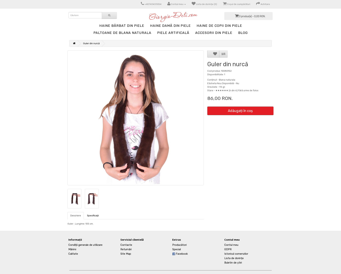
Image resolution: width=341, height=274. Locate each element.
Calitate (73, 253)
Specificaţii (93, 215)
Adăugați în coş (240, 111)
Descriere (75, 215)
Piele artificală (173, 33)
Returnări (126, 249)
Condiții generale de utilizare (85, 244)
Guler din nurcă (91, 43)
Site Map (125, 253)
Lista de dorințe (234, 258)
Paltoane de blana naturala (122, 33)
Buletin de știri (233, 262)
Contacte (126, 244)
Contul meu (231, 244)
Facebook (181, 253)
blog (243, 33)
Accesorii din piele (213, 33)
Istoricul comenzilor (236, 253)
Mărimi (72, 249)
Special (176, 249)
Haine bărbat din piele (121, 26)
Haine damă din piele (170, 26)
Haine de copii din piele (219, 26)
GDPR (228, 249)
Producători (179, 244)
